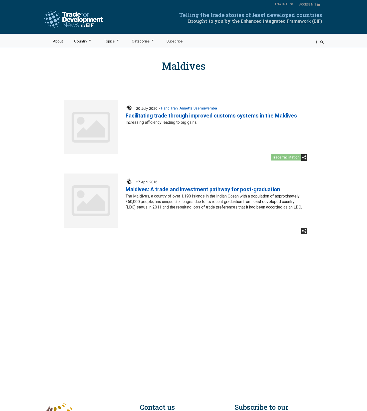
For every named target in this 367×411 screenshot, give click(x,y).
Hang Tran (169, 108)
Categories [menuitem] (138, 41)
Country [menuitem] (77, 41)
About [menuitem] (58, 41)
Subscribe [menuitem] (175, 41)
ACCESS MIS (308, 4)
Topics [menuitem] (106, 41)
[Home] (73, 19)
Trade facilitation (286, 157)
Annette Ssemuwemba (198, 108)
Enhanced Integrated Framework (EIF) (281, 21)
